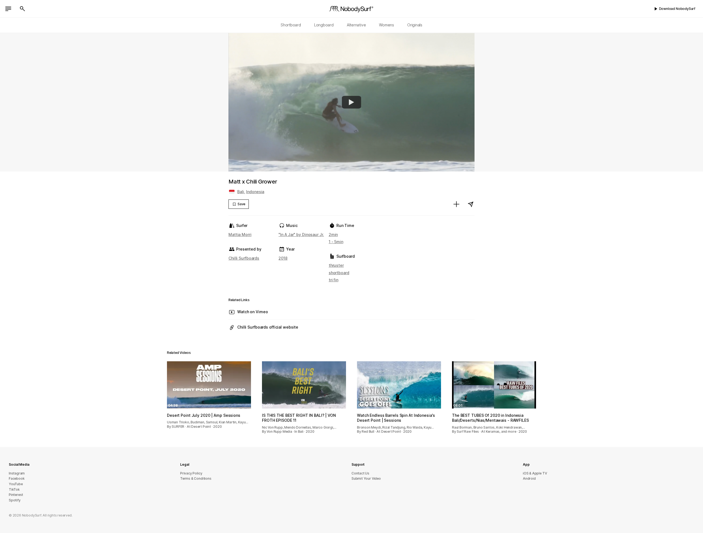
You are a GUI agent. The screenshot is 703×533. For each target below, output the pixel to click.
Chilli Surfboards (243, 258)
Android (529, 478)
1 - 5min (336, 241)
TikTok (14, 489)
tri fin (333, 279)
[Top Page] (351, 9)
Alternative (356, 25)
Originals (414, 25)
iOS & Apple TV (535, 473)
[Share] (471, 204)
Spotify (15, 500)
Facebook (16, 478)
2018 (283, 258)
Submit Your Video (366, 478)
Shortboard (291, 25)
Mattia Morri (240, 234)
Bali (240, 191)
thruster (336, 265)
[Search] (22, 9)
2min (333, 234)
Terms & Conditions (195, 478)
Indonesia (255, 191)
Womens (386, 25)
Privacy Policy (191, 473)
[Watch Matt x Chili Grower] (351, 102)
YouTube (16, 484)
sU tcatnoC (360, 473)
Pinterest (16, 495)
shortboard (339, 272)
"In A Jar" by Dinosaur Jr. (301, 234)
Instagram (17, 473)
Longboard (324, 25)
